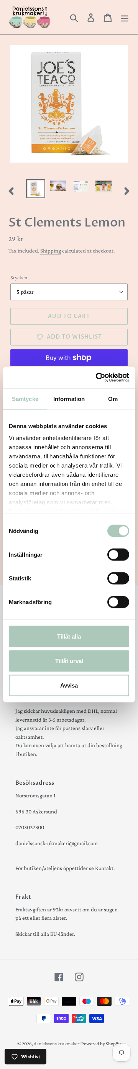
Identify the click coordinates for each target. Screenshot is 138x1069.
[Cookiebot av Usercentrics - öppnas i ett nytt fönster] (97, 378)
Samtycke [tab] (25, 398)
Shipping (50, 251)
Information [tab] (69, 398)
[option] (35, 188)
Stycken (19, 277)
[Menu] (124, 17)
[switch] (118, 554)
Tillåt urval (69, 660)
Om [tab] (113, 398)
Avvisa (69, 685)
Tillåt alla (69, 636)
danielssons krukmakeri (57, 1043)
